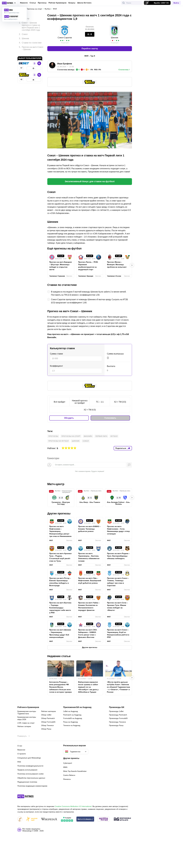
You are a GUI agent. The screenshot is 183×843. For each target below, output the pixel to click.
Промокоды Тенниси (117, 722)
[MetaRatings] (25, 796)
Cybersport (67, 763)
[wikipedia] (49, 819)
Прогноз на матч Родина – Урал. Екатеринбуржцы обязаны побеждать (118, 555)
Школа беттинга (84, 3)
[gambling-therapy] (103, 819)
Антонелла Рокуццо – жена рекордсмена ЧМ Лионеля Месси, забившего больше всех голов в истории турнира (60, 687)
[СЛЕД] (132, 265)
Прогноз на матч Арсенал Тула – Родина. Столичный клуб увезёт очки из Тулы (60, 557)
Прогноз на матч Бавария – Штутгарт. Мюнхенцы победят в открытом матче (60, 265)
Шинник (75, 441)
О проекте (21, 754)
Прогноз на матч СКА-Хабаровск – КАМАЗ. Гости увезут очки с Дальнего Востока (87, 633)
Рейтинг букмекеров (57, 3)
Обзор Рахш (46, 729)
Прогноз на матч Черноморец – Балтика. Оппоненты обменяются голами (88, 557)
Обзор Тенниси (47, 725)
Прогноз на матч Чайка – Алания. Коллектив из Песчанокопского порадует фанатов (89, 606)
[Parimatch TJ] (24, 71)
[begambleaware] (85, 819)
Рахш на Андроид (70, 722)
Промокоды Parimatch (118, 715)
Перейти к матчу (90, 49)
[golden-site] (31, 819)
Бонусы (71, 3)
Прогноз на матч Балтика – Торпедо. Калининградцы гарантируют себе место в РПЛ (60, 608)
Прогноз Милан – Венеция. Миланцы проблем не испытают (117, 264)
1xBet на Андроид (70, 711)
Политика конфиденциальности (30, 766)
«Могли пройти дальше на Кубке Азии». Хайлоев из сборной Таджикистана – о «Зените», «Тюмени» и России (118, 687)
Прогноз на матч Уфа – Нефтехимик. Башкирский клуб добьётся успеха (89, 580)
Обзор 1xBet (46, 715)
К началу (25, 17)
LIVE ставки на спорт (25, 723)
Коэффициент (56, 366)
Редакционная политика (27, 782)
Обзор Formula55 (48, 722)
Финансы (67, 779)
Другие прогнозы (58, 513)
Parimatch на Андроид (72, 715)
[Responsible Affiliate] (122, 819)
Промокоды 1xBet (116, 711)
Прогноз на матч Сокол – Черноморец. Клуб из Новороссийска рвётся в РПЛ (118, 633)
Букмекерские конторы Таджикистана (26, 712)
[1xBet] (24, 59)
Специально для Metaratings (29, 758)
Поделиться (120, 448)
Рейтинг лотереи (24, 726)
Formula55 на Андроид (72, 718)
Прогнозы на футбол (58, 441)
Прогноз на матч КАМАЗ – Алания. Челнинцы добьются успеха (89, 528)
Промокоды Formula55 (118, 718)
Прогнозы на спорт (71, 436)
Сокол (86, 441)
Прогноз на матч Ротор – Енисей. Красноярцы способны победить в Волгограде (60, 582)
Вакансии (21, 750)
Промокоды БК (116, 707)
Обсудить (69, 418)
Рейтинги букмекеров (28, 707)
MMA (65, 767)
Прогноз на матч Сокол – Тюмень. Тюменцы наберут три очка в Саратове (118, 582)
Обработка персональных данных (31, 778)
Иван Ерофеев (64, 64)
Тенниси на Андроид (71, 725)
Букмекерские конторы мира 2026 (26, 718)
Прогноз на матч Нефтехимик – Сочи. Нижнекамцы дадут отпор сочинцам (118, 530)
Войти (176, 3)
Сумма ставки (56, 354)
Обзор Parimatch (48, 718)
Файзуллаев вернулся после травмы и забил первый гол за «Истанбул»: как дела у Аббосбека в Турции (88, 687)
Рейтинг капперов (48, 711)
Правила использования (27, 770)
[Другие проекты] (9, 3)
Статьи (33, 3)
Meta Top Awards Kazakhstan (75, 771)
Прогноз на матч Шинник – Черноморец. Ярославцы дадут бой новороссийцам (60, 633)
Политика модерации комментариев (32, 786)
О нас (19, 746)
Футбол (114, 436)
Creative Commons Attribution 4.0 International (73, 806)
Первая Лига (101, 436)
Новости (24, 3)
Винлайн (88, 436)
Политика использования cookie (30, 774)
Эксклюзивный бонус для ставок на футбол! (90, 181)
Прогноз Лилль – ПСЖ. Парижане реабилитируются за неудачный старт (88, 265)
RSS (19, 762)
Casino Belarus (69, 775)
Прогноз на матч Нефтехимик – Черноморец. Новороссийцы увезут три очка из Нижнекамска (60, 531)
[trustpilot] (67, 819)
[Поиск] (123, 3)
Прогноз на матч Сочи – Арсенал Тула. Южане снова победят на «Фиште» (117, 606)
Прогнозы (42, 3)
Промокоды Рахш (116, 725)
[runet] (19, 819)
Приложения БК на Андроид (77, 707)
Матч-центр (55, 484)
